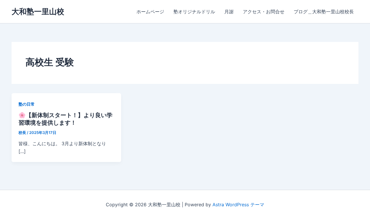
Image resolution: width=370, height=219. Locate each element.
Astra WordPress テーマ (238, 204)
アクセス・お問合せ (263, 11)
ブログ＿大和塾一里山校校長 (324, 11)
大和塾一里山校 (38, 11)
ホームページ (150, 11)
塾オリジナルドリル (194, 11)
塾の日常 (26, 104)
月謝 (229, 11)
